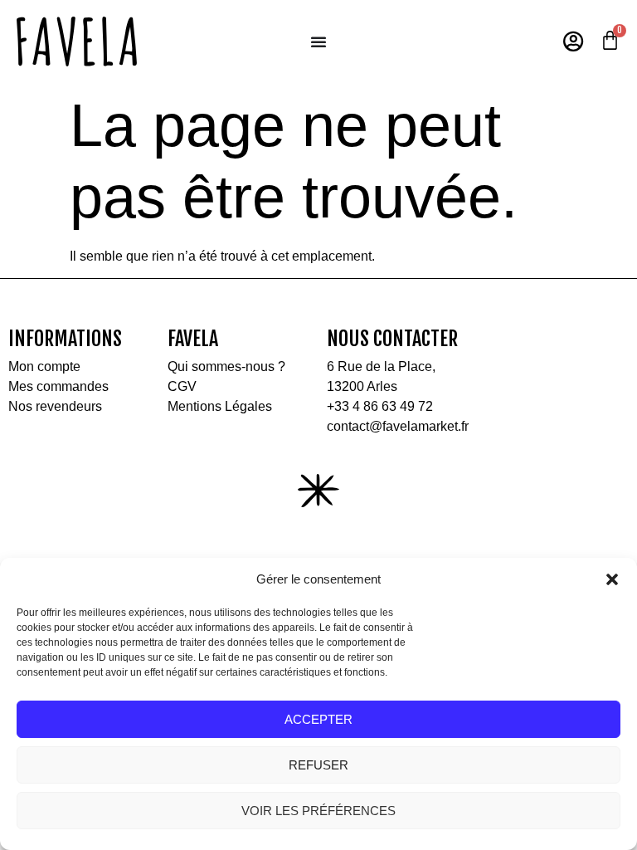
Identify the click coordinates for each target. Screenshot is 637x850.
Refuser (318, 765)
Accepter (318, 719)
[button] (612, 579)
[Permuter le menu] (318, 41)
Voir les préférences (318, 811)
